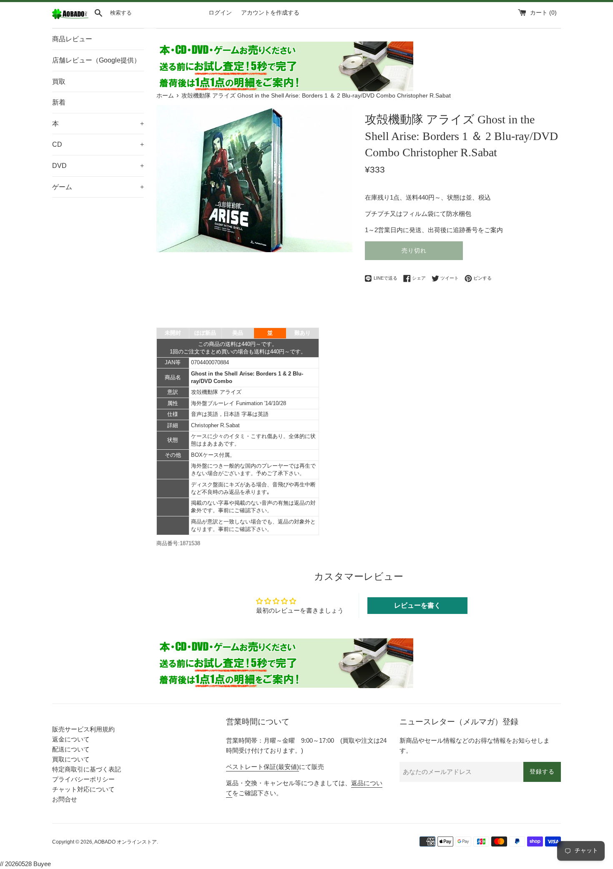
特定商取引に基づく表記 (86, 769)
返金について (71, 739)
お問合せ (64, 799)
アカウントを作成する (270, 13)
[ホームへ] (70, 17)
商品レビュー (72, 39)
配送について (71, 749)
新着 (58, 102)
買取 (58, 81)
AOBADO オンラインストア (125, 842)
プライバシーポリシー (83, 779)
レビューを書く (417, 605)
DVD (98, 165)
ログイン (220, 13)
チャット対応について (83, 789)
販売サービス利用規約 (83, 729)
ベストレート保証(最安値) (262, 766)
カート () (543, 13)
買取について (71, 759)
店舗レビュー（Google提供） (96, 60)
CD (98, 144)
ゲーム (98, 186)
